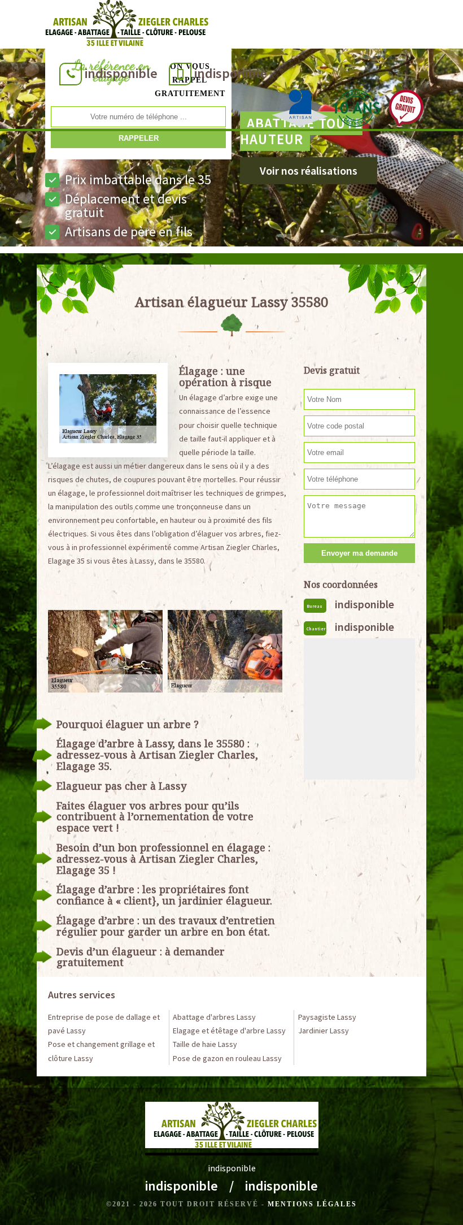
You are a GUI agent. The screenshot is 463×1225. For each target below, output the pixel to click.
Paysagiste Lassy (327, 1017)
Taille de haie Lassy (205, 1044)
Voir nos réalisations (308, 170)
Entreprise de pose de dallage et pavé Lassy (104, 1024)
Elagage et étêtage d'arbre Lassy (229, 1030)
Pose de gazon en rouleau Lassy (227, 1058)
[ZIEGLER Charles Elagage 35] (123, 25)
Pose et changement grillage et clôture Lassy (101, 1051)
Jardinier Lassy (323, 1030)
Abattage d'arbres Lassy (214, 1017)
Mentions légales (312, 1204)
